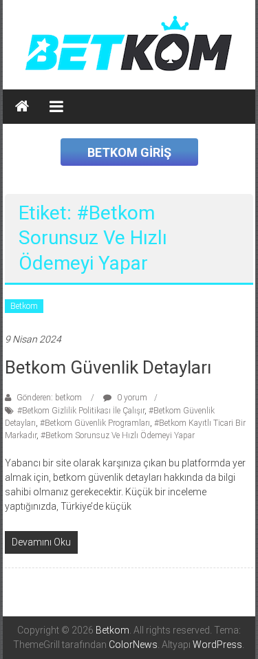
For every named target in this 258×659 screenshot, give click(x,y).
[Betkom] (22, 106)
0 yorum (131, 397)
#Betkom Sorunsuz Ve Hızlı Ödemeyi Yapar (118, 435)
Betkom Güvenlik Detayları (108, 367)
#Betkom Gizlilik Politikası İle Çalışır (80, 410)
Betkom (24, 306)
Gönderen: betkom (49, 397)
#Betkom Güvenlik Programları (95, 423)
